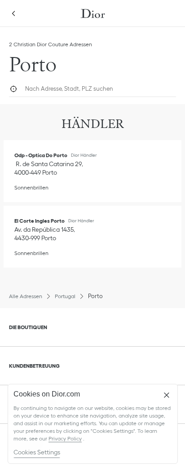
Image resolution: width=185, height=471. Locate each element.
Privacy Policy (65, 438)
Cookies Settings (36, 452)
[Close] (166, 395)
